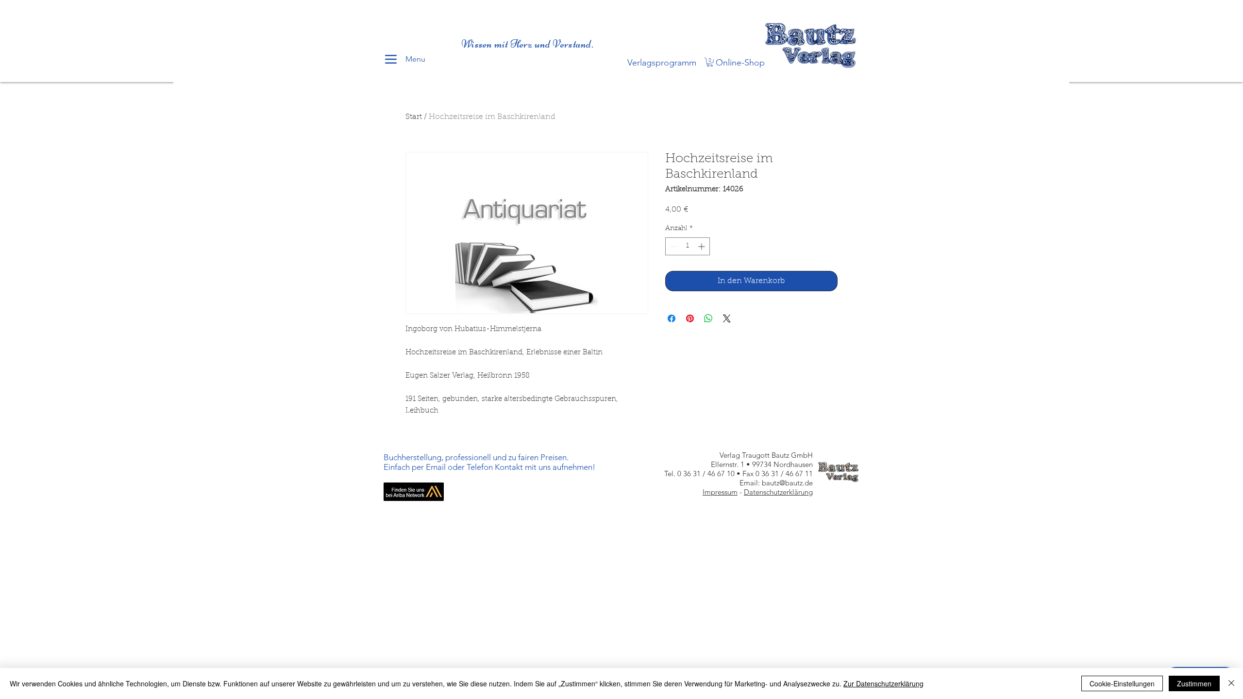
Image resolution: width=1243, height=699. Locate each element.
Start (413, 117)
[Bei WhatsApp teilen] (708, 318)
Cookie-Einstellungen (1122, 683)
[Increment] (702, 246)
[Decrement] (673, 246)
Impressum (720, 492)
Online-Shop (740, 62)
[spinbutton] (687, 246)
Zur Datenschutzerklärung (883, 683)
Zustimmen (1194, 683)
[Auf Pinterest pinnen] (690, 318)
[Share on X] (727, 318)
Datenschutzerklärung (778, 492)
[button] (710, 62)
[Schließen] (1231, 683)
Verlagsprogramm (661, 62)
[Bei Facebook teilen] (671, 318)
